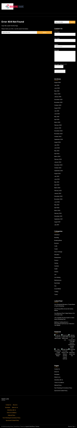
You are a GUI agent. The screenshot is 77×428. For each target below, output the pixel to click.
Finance (56, 260)
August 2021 (57, 222)
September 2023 (58, 170)
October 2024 (57, 136)
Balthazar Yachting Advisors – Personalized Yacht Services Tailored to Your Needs (64, 323)
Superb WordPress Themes (32, 426)
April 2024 (56, 153)
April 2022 (56, 207)
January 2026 (57, 96)
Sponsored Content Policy (60, 390)
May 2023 (56, 182)
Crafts (55, 246)
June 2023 (57, 179)
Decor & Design (58, 251)
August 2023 (57, 173)
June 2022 (57, 202)
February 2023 (58, 190)
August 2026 (57, 82)
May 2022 (56, 204)
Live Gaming (57, 277)
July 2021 (56, 224)
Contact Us (57, 369)
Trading (56, 291)
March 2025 (57, 122)
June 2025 (57, 113)
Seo (55, 286)
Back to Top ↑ (71, 426)
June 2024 (57, 148)
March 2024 (57, 156)
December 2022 (58, 196)
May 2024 (56, 150)
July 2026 (56, 85)
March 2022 (57, 210)
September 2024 (58, 139)
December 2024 (58, 130)
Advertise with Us (58, 379)
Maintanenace (57, 280)
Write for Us (57, 377)
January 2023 (57, 193)
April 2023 (56, 185)
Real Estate (57, 283)
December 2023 (58, 165)
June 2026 (57, 88)
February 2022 (58, 213)
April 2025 (56, 119)
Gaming (56, 263)
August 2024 (57, 142)
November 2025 (58, 102)
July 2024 (56, 145)
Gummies (56, 266)
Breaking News (58, 240)
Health (56, 268)
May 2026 (56, 91)
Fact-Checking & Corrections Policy (63, 388)
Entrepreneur (57, 257)
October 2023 (57, 167)
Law (55, 274)
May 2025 (56, 116)
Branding (56, 237)
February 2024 (58, 159)
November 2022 (58, 199)
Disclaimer (56, 374)
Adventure (57, 234)
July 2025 (56, 111)
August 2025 (57, 108)
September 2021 (58, 219)
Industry (56, 271)
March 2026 (57, 93)
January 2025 (57, 128)
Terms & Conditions (59, 382)
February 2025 (58, 125)
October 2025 (57, 105)
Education (56, 254)
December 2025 (58, 99)
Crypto (56, 249)
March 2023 (57, 187)
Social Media (57, 288)
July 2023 (56, 176)
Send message (60, 71)
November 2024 (58, 133)
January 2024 (57, 162)
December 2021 (58, 216)
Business (56, 243)
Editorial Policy (58, 385)
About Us (56, 371)
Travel (56, 294)
